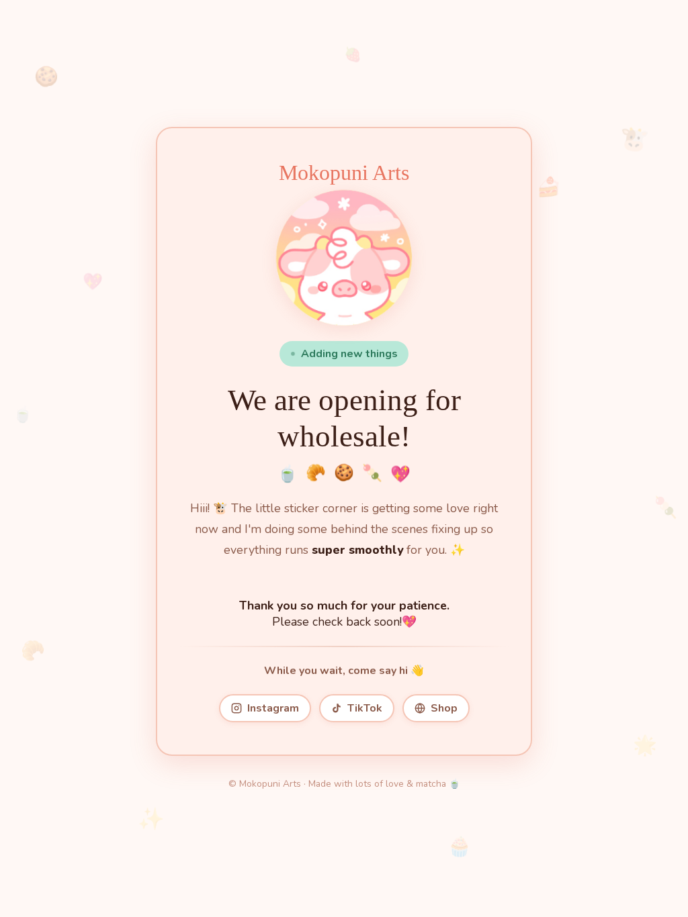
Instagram (273, 708)
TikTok (364, 708)
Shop (444, 708)
